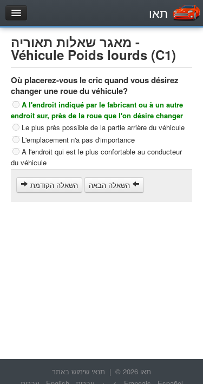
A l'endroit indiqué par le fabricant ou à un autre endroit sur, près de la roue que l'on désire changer (97, 109)
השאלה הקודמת (53, 185)
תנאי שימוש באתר (78, 371)
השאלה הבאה (110, 185)
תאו (158, 12)
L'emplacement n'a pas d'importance (78, 139)
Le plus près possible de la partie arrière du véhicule (103, 127)
